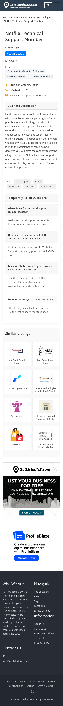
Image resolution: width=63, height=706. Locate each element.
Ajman (23, 681)
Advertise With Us (44, 633)
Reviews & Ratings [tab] (19, 299)
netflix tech (14, 186)
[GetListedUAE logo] (20, 5)
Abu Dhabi (11, 681)
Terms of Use (41, 638)
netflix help (30, 186)
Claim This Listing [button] (15, 53)
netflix (38, 181)
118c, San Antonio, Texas (23, 84)
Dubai (41, 681)
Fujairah (52, 681)
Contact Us (40, 628)
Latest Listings (42, 610)
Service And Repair (41, 76)
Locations (39, 606)
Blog (36, 596)
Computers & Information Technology (29, 17)
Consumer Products (17, 76)
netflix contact (47, 186)
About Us (39, 623)
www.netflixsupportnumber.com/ (28, 95)
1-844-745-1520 (18, 90)
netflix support (22, 181)
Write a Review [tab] (45, 299)
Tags (36, 601)
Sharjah (30, 685)
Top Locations (42, 591)
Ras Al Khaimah (15, 685)
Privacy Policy (41, 642)
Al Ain (32, 681)
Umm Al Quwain (45, 685)
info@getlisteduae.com (15, 661)
